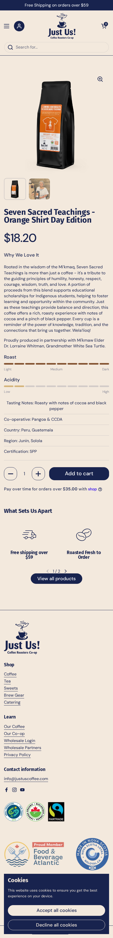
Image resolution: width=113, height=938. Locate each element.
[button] (104, 26)
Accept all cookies (57, 910)
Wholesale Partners (22, 747)
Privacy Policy (17, 754)
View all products (56, 578)
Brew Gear (14, 695)
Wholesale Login (19, 740)
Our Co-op (14, 733)
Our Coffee (14, 726)
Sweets (11, 688)
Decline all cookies (56, 925)
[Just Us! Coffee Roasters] (61, 26)
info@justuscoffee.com (26, 778)
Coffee (10, 674)
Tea (7, 681)
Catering (12, 702)
